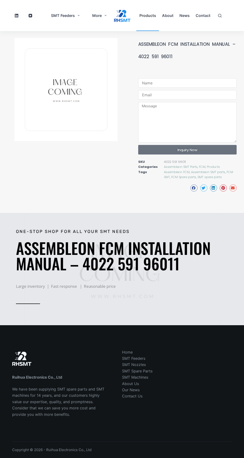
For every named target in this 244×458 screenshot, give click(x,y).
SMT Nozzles (134, 364)
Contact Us (132, 396)
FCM (202, 167)
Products (147, 15)
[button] (194, 188)
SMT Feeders (63, 15)
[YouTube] (30, 15)
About (167, 15)
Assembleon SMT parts (208, 172)
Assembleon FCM (177, 172)
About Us (130, 383)
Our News (131, 389)
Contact (203, 15)
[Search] (220, 15)
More (97, 15)
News (184, 15)
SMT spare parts (210, 177)
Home (127, 352)
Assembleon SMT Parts (181, 167)
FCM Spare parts (183, 177)
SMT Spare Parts (137, 371)
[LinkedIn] (16, 15)
